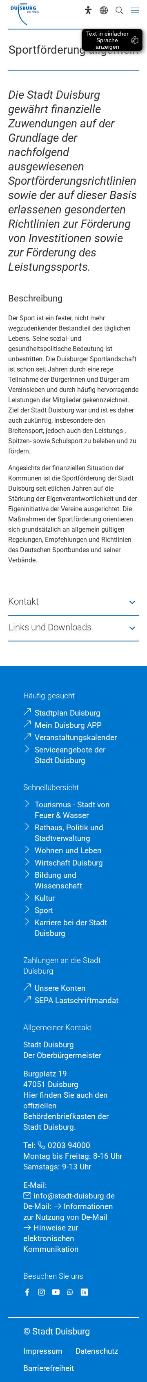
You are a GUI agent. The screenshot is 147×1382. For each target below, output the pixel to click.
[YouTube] (56, 1292)
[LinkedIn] (84, 1292)
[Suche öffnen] (119, 10)
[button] (73, 602)
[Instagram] (41, 1292)
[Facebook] (27, 1292)
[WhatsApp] (70, 1292)
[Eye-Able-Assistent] (88, 10)
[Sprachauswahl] (104, 10)
